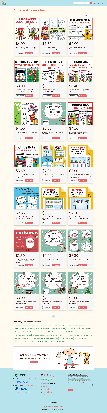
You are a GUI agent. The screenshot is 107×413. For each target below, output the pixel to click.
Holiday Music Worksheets (39, 335)
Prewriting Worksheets (86, 328)
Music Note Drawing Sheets (86, 384)
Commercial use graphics (85, 380)
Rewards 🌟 (35, 3)
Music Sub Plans (72, 376)
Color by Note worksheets (81, 376)
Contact (30, 3)
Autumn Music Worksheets (68, 331)
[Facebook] (41, 376)
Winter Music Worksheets (54, 331)
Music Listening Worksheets (66, 338)
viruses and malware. (29, 385)
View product (21, 53)
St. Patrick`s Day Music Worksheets (38, 331)
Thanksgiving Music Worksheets (58, 342)
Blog (26, 3)
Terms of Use (46, 386)
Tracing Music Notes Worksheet (22, 342)
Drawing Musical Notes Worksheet (23, 338)
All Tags (70, 390)
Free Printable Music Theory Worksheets (24, 328)
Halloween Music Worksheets (72, 335)
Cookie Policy (46, 388)
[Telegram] (47, 376)
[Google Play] (54, 376)
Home (11, 3)
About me (22, 3)
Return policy (46, 391)
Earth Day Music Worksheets (80, 325)
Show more (35, 362)
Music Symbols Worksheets (81, 338)
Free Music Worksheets (86, 335)
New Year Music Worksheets (21, 331)
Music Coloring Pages (73, 378)
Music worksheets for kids (84, 378)
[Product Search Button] (91, 3)
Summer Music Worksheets (58, 328)
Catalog (16, 3)
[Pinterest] (50, 376)
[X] (44, 376)
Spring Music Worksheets (73, 328)
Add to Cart (29, 53)
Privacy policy (46, 389)
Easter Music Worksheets (36, 325)
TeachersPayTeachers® (30, 378)
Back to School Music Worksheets (23, 335)
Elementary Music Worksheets (43, 328)
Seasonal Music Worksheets (21, 325)
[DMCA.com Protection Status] (53, 402)
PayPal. (29, 392)
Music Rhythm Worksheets (65, 325)
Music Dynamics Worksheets (50, 325)
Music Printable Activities (73, 380)
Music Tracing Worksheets (39, 338)
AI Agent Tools (46, 394)
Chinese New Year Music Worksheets (40, 342)
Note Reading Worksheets (74, 387)
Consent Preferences (47, 392)
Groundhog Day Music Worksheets (55, 335)
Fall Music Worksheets (52, 338)
